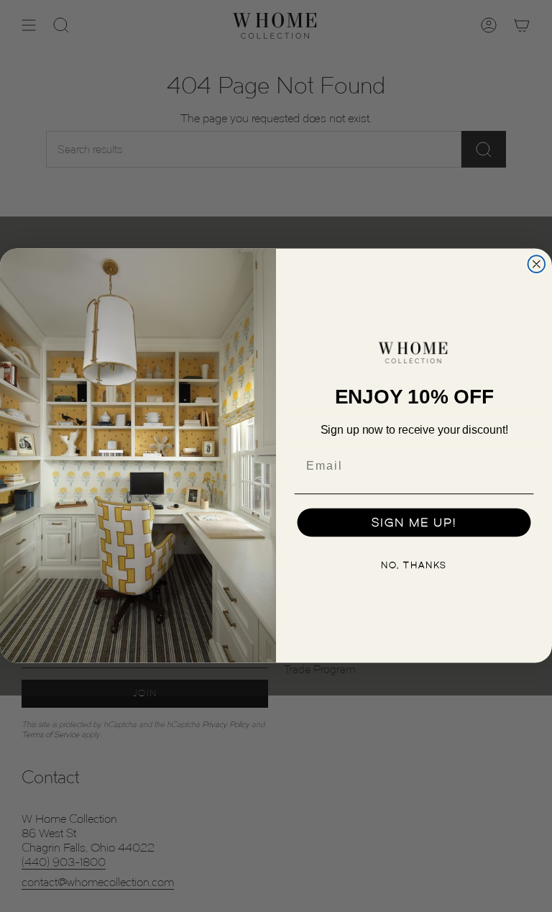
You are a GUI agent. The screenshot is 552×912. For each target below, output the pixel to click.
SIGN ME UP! (414, 523)
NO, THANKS (414, 565)
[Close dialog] (537, 264)
